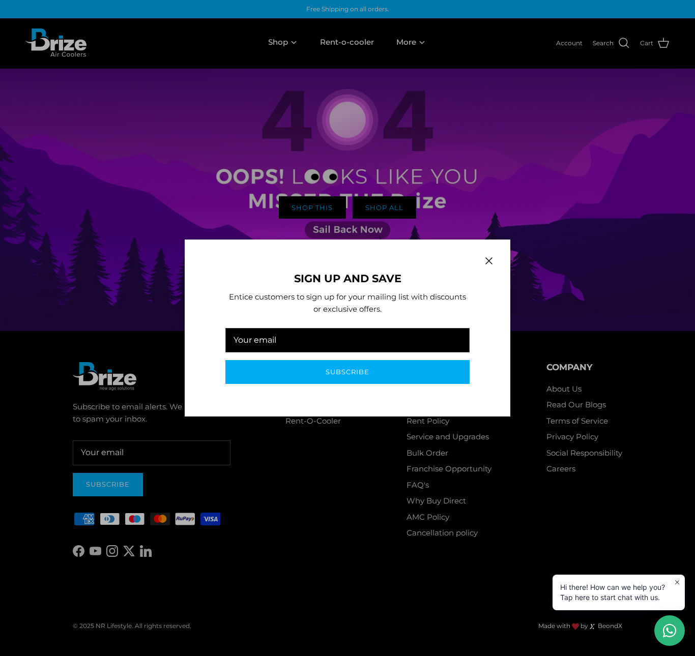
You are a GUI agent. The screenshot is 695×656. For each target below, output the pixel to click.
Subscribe (347, 372)
